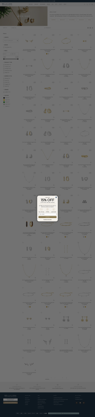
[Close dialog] (56, 197)
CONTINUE (47, 217)
